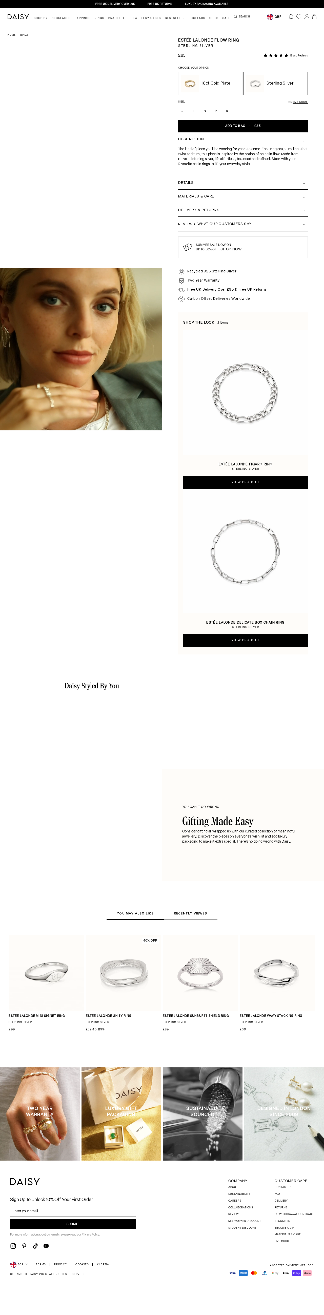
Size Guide (282, 1241)
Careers (234, 1201)
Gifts (213, 18)
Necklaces (61, 18)
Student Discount (242, 1228)
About (233, 1187)
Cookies (82, 1264)
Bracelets (117, 18)
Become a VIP (284, 1228)
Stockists (282, 1221)
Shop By (41, 18)
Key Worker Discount (244, 1221)
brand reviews (299, 55)
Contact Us (284, 1187)
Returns (281, 1207)
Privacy (60, 1264)
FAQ (277, 1194)
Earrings (83, 18)
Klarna (103, 1264)
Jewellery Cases (146, 18)
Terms (41, 1264)
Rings (99, 18)
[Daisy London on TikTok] (35, 1246)
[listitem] (243, 159)
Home (12, 35)
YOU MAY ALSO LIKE (135, 913)
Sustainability (239, 1194)
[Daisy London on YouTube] (46, 1246)
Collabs (198, 18)
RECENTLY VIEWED (190, 913)
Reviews (234, 1214)
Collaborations (240, 1207)
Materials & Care (288, 1234)
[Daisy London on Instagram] (13, 1246)
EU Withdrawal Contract (294, 1214)
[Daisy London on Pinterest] (24, 1246)
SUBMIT (73, 1224)
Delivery (281, 1201)
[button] (314, 16)
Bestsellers (176, 18)
